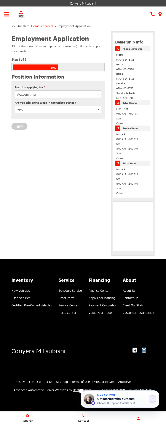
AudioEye (124, 381)
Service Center (69, 305)
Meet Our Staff (133, 305)
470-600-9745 (125, 88)
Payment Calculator (102, 305)
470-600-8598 (125, 69)
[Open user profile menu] (138, 418)
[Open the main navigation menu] (6, 14)
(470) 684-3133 (125, 59)
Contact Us (130, 298)
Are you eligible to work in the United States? (45, 102)
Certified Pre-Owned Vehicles (31, 305)
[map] (160, 14)
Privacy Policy (24, 381)
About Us (129, 290)
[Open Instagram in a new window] (144, 350)
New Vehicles (20, 290)
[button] (81, 391)
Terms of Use (81, 381)
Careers (48, 26)
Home (35, 26)
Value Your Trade (100, 312)
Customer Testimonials (139, 312)
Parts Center (67, 312)
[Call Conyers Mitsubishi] (152, 14)
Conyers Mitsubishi (83, 3)
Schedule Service (70, 290)
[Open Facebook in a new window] (135, 350)
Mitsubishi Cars (104, 381)
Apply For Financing (102, 298)
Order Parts (66, 298)
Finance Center (99, 290)
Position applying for (30, 87)
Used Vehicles (20, 298)
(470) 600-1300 (125, 98)
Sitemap (62, 381)
